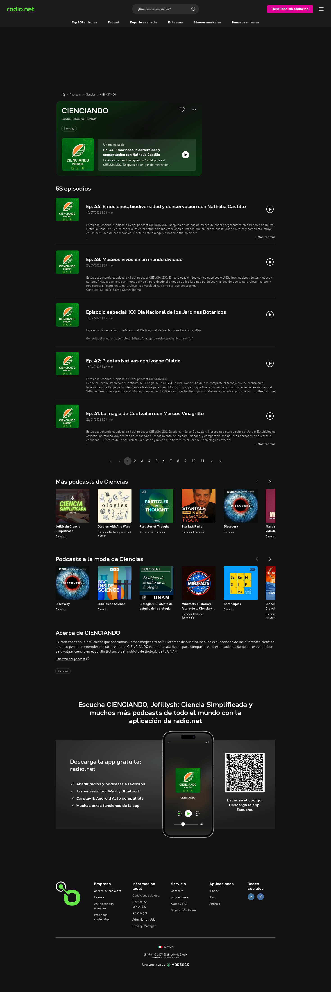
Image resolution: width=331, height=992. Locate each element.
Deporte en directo (143, 22)
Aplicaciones (179, 897)
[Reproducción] (185, 154)
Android (214, 904)
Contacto (177, 891)
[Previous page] (119, 461)
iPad (212, 897)
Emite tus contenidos (101, 917)
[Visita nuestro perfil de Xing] (260, 896)
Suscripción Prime (183, 910)
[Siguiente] (270, 479)
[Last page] (220, 461)
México (168, 947)
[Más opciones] (193, 109)
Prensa (99, 897)
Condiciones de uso (145, 895)
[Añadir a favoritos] (182, 109)
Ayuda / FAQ (179, 904)
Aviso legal (139, 913)
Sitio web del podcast (70, 659)
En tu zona (175, 22)
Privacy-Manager (144, 926)
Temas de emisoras (245, 22)
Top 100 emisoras (84, 22)
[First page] (110, 461)
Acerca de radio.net (107, 891)
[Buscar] (193, 9)
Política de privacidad (139, 904)
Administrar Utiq (144, 919)
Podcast (113, 22)
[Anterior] (257, 479)
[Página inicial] (63, 94)
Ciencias (69, 128)
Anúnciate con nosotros (104, 906)
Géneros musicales (207, 22)
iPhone (214, 891)
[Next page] (211, 461)
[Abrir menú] (321, 9)
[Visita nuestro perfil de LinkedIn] (251, 896)
